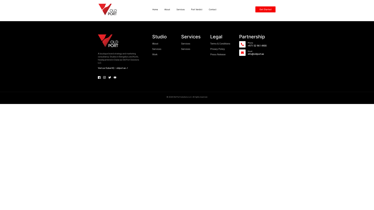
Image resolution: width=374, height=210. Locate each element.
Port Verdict (196, 9)
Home (155, 9)
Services (180, 9)
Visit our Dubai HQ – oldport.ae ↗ (113, 68)
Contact (212, 9)
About (167, 9)
